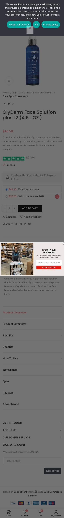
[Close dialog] (63, 243)
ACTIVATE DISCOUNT (49, 267)
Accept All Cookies (19, 24)
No (36, 24)
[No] (30, 30)
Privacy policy (50, 24)
